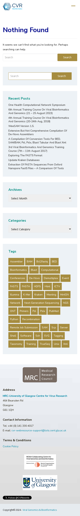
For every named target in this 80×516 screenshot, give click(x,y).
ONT (13, 311)
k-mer (26, 294)
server (64, 327)
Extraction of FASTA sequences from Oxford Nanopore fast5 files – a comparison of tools (36, 166)
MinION (64, 294)
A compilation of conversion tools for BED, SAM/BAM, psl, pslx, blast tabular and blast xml (37, 140)
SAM (44, 327)
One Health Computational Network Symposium (36, 105)
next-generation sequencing (41, 303)
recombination (31, 319)
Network (15, 303)
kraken (38, 294)
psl (34, 311)
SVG (46, 336)
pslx (42, 311)
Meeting (51, 294)
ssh (38, 336)
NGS (65, 303)
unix (56, 344)
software (25, 336)
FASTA (26, 286)
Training (31, 344)
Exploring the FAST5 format (25, 155)
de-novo (34, 278)
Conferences (17, 278)
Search (67, 57)
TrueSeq (45, 344)
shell (13, 336)
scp (54, 327)
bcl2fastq (42, 261)
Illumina (14, 294)
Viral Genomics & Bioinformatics (40, 510)
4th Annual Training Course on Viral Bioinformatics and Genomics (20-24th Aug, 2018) (38, 119)
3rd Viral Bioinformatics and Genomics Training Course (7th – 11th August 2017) (36, 149)
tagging (58, 336)
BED (54, 261)
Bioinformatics (18, 270)
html (47, 286)
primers (24, 311)
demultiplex (51, 278)
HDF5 (37, 286)
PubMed (54, 311)
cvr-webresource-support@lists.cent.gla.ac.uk (39, 430)
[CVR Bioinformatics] (12, 6)
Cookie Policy (10, 446)
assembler (16, 261)
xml (65, 344)
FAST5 (14, 286)
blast (34, 270)
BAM (29, 261)
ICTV (57, 286)
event (65, 278)
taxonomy (16, 344)
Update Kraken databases (24, 160)
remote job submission (24, 327)
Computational (49, 270)
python (14, 319)
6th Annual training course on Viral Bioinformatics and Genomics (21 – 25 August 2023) (38, 111)
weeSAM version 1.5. (21, 126)
